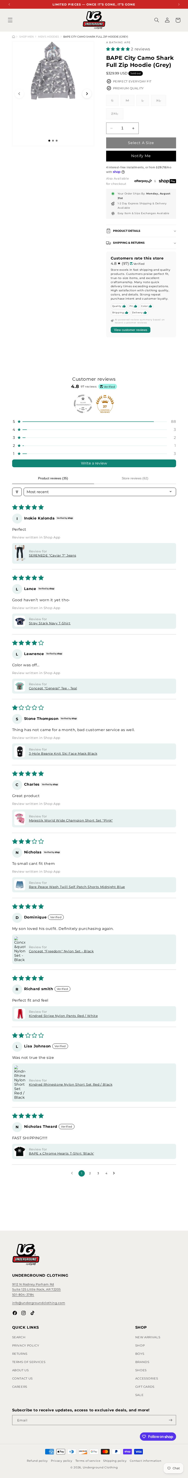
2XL (117, 115)
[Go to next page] (115, 1173)
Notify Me (141, 156)
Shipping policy (115, 1460)
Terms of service (87, 1460)
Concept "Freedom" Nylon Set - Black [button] (61, 951)
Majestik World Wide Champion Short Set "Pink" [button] (71, 820)
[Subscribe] (170, 1420)
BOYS (139, 1353)
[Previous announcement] (9, 4)
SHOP (140, 1345)
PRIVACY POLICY (25, 1345)
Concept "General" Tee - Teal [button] (53, 688)
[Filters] (17, 492)
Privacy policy (61, 1460)
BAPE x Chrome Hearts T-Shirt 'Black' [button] (61, 1153)
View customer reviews (130, 330)
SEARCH (19, 1337)
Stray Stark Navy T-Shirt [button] (50, 623)
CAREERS (19, 1386)
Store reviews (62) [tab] (135, 478)
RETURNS (20, 1353)
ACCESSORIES (146, 1378)
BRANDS (142, 1362)
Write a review (94, 463)
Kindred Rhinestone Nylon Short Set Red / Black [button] (71, 1084)
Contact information (145, 1460)
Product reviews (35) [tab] (53, 478)
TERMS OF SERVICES (29, 1362)
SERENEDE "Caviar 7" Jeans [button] (52, 555)
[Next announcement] (179, 4)
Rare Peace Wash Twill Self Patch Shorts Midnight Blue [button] (77, 887)
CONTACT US (22, 1378)
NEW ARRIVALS (147, 1337)
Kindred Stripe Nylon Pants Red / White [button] (63, 1016)
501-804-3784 (23, 1294)
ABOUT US (20, 1370)
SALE (139, 1395)
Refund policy (37, 1460)
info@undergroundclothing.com (38, 1303)
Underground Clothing (100, 1467)
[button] (10, 20)
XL (161, 102)
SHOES (141, 1370)
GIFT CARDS (145, 1386)
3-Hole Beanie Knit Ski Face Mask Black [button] (63, 753)
